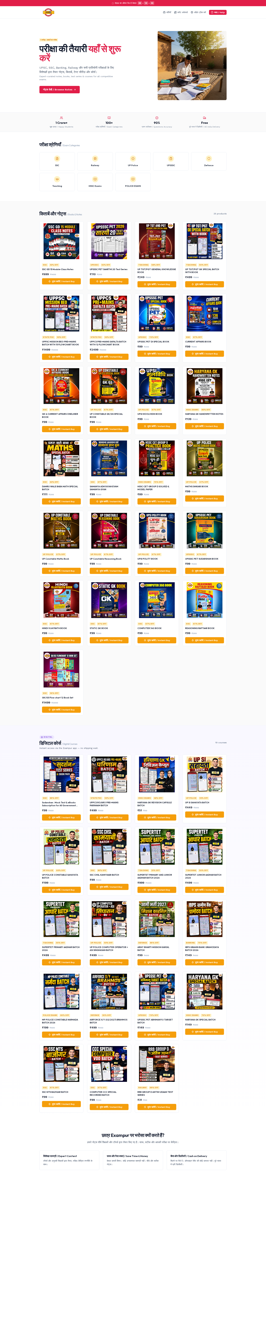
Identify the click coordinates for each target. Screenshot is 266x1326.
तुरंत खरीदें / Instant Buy (63, 281)
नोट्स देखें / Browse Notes (57, 89)
